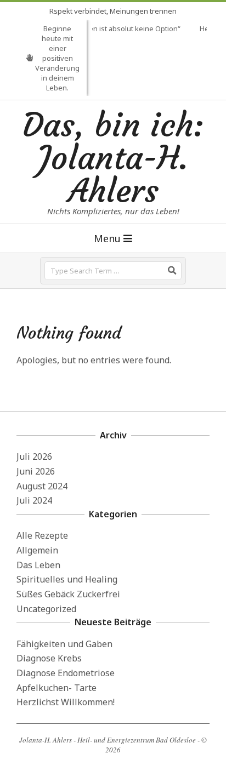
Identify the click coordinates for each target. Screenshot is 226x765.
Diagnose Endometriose (65, 673)
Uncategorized (46, 609)
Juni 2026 (35, 471)
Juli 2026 (34, 456)
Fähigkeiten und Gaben (64, 644)
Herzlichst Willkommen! (65, 702)
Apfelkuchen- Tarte (56, 688)
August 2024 (41, 486)
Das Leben (38, 565)
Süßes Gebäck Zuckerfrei (68, 594)
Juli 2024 (34, 500)
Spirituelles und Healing (66, 579)
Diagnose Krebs (49, 658)
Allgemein (37, 550)
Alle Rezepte (42, 535)
